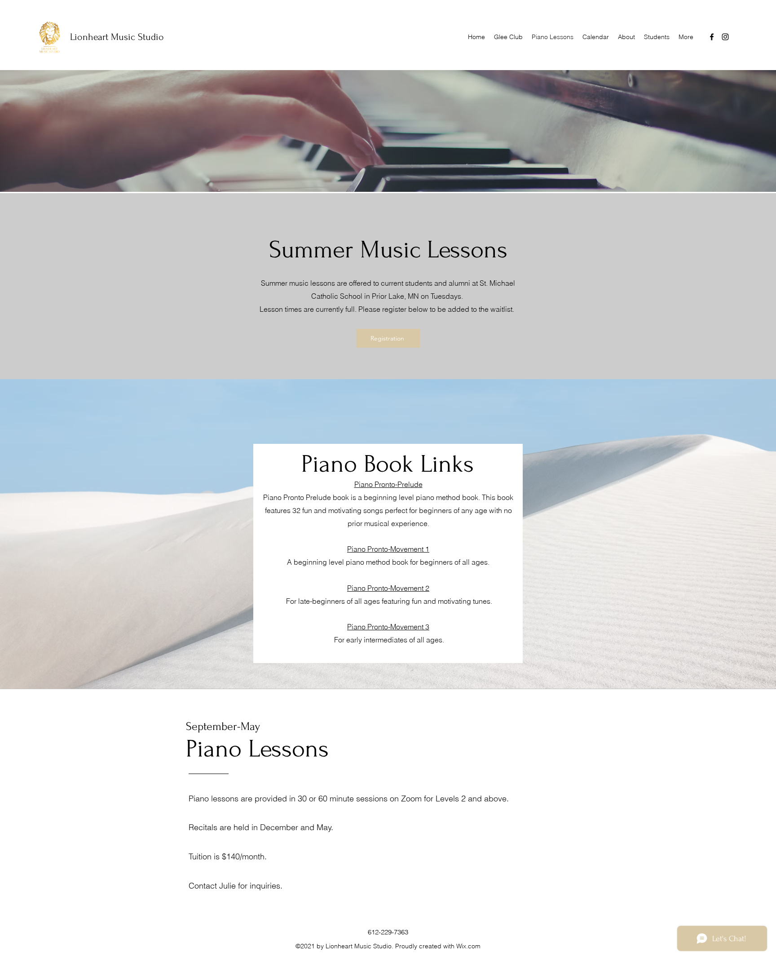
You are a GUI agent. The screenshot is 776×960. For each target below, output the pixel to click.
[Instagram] (725, 36)
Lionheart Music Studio (117, 36)
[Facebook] (711, 36)
